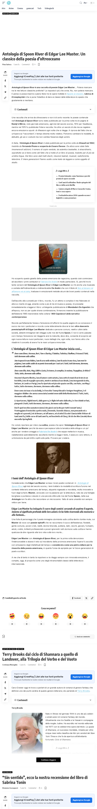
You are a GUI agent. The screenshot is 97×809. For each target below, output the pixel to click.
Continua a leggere (48, 760)
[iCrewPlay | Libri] (8, 3)
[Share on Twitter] (5, 86)
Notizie (6, 13)
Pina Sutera (6, 64)
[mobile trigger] (4, 3)
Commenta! (26, 64)
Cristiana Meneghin (9, 665)
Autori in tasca (9, 649)
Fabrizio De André (48, 431)
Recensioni (7, 772)
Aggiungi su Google (81, 76)
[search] (80, 3)
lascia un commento (83, 637)
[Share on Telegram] (5, 92)
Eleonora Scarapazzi (10, 788)
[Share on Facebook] (5, 80)
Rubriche (14, 13)
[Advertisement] (48, 33)
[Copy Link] (5, 98)
